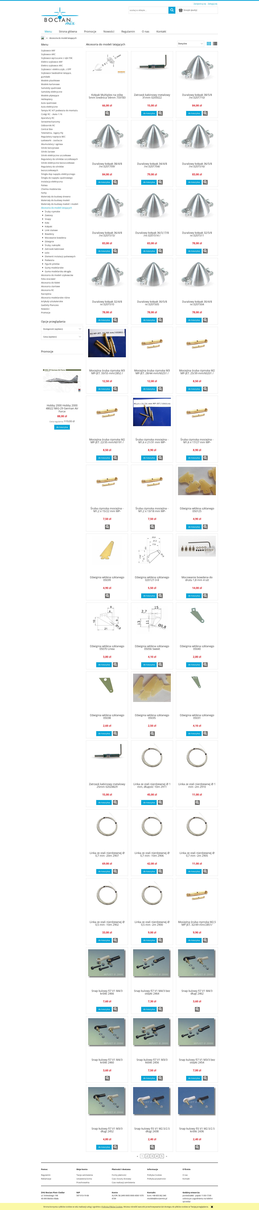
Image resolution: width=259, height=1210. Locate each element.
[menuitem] (48, 31)
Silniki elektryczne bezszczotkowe (57, 162)
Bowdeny (49, 234)
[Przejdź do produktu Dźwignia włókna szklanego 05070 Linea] (107, 623)
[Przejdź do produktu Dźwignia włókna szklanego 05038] (107, 692)
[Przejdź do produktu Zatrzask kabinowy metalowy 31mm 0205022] (152, 72)
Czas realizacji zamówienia (123, 1182)
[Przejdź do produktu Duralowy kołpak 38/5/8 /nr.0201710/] (197, 72)
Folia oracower (48, 278)
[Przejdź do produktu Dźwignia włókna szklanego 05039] (107, 554)
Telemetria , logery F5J (52, 132)
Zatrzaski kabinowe (54, 249)
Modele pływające (50, 95)
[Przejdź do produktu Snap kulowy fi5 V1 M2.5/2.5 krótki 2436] (197, 1106)
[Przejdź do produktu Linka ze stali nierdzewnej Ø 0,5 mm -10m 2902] (107, 899)
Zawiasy (49, 215)
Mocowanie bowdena (55, 237)
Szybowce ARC (48, 54)
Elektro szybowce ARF (52, 61)
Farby (44, 192)
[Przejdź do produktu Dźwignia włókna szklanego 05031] (197, 692)
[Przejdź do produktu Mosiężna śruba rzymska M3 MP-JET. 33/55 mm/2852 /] (107, 347)
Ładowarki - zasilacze (51, 140)
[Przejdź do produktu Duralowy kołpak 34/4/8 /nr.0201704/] (152, 141)
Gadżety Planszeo (50, 305)
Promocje (45, 312)
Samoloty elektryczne (51, 91)
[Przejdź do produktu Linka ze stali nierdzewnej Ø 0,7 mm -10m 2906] (152, 830)
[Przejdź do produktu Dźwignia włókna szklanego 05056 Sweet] (152, 623)
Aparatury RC (47, 117)
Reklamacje (46, 1178)
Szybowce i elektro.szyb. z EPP (56, 69)
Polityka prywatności (156, 1178)
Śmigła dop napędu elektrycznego (58, 174)
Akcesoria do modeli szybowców (57, 275)
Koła (47, 222)
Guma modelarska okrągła (58, 271)
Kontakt (186, 1178)
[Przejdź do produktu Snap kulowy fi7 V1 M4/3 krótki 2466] (107, 968)
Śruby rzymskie (52, 211)
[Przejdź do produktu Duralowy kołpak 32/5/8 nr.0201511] (197, 210)
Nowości (45, 308)
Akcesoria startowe (50, 286)
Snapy (48, 219)
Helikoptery (46, 99)
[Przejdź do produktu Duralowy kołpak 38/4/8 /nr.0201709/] (107, 141)
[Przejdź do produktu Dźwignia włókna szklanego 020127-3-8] (152, 554)
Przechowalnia (82, 1182)
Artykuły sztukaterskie (52, 301)
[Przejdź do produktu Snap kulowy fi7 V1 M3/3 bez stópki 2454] (197, 1037)
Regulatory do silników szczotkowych (59, 159)
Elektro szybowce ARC (52, 65)
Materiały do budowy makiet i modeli (59, 204)
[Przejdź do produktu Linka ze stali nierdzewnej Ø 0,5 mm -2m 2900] (152, 899)
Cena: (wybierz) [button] (50, 336)
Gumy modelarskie (54, 267)
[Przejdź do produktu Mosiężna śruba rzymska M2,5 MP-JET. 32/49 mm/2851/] (197, 899)
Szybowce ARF (48, 50)
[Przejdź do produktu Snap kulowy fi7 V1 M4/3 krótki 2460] (107, 1037)
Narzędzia (46, 293)
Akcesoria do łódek (50, 282)
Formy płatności (119, 1175)
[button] (107, 113)
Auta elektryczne (49, 106)
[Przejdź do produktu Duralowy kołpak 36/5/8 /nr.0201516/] (197, 141)
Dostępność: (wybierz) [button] (53, 329)
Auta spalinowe (49, 103)
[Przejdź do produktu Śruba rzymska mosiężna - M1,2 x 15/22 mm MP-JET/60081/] (107, 485)
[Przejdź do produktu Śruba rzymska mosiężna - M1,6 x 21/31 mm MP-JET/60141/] (152, 416)
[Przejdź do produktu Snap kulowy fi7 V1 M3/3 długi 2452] (107, 1106)
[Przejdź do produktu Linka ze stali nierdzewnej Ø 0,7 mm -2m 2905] (197, 830)
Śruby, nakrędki (52, 245)
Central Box (47, 129)
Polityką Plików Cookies (112, 1206)
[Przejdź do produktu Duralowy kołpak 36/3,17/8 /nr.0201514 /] (152, 210)
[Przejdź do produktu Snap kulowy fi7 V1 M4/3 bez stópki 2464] (152, 968)
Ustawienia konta (84, 1178)
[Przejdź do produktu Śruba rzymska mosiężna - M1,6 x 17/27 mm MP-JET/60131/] (197, 416)
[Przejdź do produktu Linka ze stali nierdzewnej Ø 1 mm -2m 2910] (197, 761)
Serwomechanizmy (50, 121)
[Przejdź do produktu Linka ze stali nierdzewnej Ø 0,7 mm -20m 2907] (107, 830)
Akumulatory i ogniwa (52, 144)
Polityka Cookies (154, 1175)
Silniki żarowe (48, 151)
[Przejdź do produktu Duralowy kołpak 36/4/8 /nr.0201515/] (107, 210)
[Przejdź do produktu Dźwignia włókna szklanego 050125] (197, 485)
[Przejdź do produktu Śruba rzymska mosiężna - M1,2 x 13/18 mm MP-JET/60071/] (152, 485)
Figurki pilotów (52, 263)
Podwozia (49, 260)
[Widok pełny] (215, 43)
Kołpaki (48, 226)
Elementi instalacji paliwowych (60, 256)
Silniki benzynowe (50, 147)
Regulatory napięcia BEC (53, 136)
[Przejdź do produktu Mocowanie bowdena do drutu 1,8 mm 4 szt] (197, 554)
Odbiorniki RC (48, 125)
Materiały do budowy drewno (55, 196)
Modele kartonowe (50, 84)
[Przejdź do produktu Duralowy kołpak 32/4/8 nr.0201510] (107, 279)
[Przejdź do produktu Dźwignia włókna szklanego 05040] (197, 623)
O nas (185, 1175)
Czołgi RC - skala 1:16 (51, 114)
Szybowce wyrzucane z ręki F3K (56, 58)
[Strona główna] (60, 15)
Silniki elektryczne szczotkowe (56, 155)
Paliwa (44, 185)
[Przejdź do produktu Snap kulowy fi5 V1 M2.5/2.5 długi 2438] (152, 1106)
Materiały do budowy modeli (55, 200)
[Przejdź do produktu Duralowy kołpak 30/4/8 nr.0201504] (197, 279)
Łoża (47, 252)
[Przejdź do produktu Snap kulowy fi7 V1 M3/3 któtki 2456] (152, 1037)
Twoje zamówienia (84, 1175)
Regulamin (46, 1175)
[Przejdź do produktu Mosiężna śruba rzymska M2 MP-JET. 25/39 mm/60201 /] (197, 347)
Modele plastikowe (50, 80)
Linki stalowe (51, 230)
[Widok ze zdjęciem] (209, 43)
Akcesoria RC (47, 290)
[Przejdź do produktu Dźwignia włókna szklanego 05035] (152, 692)
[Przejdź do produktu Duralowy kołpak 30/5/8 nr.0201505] (152, 279)
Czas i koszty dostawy (121, 1178)
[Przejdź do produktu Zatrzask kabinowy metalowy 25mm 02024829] (107, 761)
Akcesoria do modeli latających (56, 207)
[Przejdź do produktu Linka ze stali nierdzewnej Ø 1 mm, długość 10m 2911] (152, 761)
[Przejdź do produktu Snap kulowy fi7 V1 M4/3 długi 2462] (197, 968)
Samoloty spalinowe (51, 88)
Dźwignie (49, 241)
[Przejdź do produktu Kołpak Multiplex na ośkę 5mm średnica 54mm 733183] (107, 72)
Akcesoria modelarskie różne (55, 297)
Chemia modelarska (51, 189)
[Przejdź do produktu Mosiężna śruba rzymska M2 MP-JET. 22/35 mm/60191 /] (107, 416)
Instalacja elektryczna (52, 181)
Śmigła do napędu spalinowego (57, 177)
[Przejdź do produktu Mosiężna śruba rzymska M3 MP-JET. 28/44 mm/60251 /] (152, 347)
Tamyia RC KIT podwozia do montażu (59, 110)
